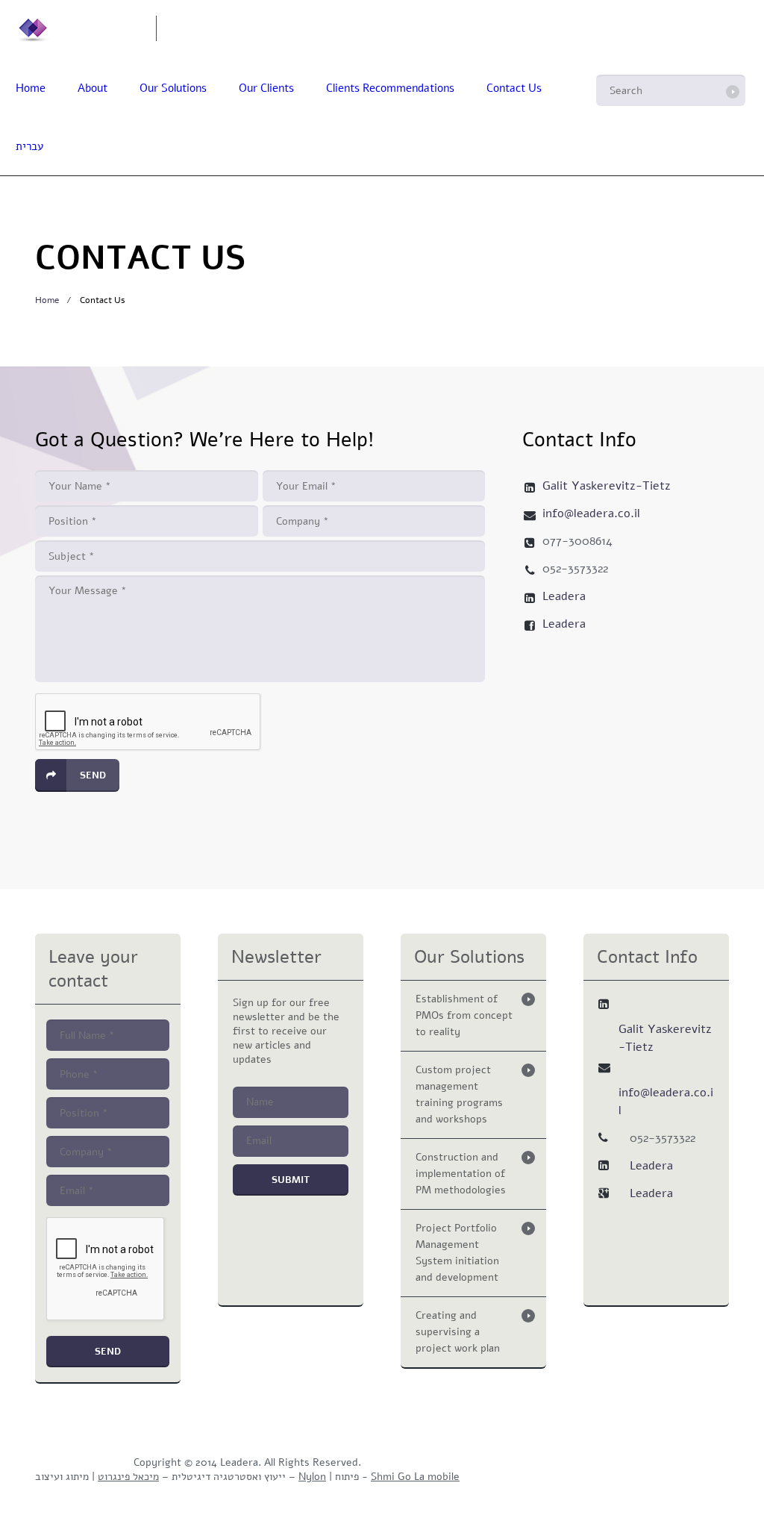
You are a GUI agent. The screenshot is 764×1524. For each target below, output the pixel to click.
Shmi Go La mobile (415, 1477)
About (92, 88)
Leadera (564, 596)
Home (31, 88)
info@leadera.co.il (243, 28)
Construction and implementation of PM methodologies (461, 1173)
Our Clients (266, 88)
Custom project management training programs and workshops (459, 1094)
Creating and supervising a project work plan (458, 1331)
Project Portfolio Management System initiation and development (457, 1252)
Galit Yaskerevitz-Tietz (606, 486)
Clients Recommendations (390, 88)
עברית (29, 146)
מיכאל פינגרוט (128, 1477)
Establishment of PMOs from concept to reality (464, 1015)
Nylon (312, 1477)
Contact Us (514, 88)
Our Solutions (173, 88)
